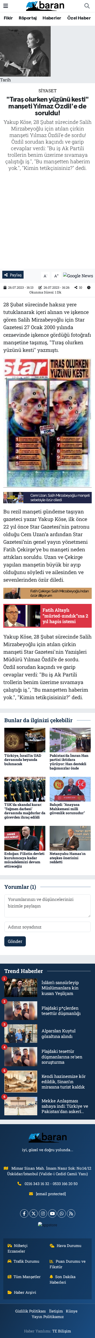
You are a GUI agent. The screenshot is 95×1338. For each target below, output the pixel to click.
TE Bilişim (61, 1330)
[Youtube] (52, 1213)
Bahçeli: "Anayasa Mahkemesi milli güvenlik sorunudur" (67, 808)
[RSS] (71, 1213)
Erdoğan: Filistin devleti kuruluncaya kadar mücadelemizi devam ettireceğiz (24, 860)
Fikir (8, 18)
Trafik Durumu (26, 1261)
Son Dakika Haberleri (62, 1279)
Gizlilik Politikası (30, 1310)
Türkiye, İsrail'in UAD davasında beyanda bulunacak (22, 759)
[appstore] (47, 1226)
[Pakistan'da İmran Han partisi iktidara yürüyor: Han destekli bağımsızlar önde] (70, 739)
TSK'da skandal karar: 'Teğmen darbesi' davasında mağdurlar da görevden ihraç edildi (24, 811)
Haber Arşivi (25, 1292)
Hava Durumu (69, 1245)
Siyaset (48, 91)
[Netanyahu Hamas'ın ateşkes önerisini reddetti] (70, 838)
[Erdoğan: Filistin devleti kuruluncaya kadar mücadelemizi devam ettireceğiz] (24, 838)
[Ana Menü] (5, 6)
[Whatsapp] (62, 1213)
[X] (33, 1213)
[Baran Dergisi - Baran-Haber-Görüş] (45, 5)
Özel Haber (79, 18)
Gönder (15, 941)
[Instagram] (43, 1213)
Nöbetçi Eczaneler (18, 1248)
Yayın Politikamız (48, 1316)
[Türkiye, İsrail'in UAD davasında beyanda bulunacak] (24, 739)
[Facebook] (24, 1213)
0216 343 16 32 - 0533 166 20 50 (51, 1183)
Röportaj (28, 18)
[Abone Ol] (78, 275)
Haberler (52, 18)
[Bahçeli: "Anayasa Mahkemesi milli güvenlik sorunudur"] (70, 788)
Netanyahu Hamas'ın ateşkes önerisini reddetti (68, 858)
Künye (72, 1310)
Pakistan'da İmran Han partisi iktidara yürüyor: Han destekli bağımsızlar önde (69, 761)
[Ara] (87, 6)
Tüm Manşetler (27, 1276)
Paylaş (16, 274)
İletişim (56, 1310)
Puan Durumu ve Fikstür (68, 1264)
